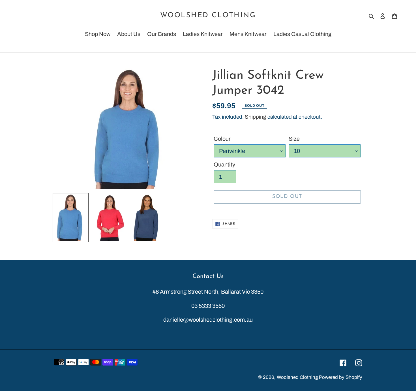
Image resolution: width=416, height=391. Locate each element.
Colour (222, 139)
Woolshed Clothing (208, 15)
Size (294, 139)
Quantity (224, 164)
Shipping (255, 117)
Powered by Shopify (340, 377)
